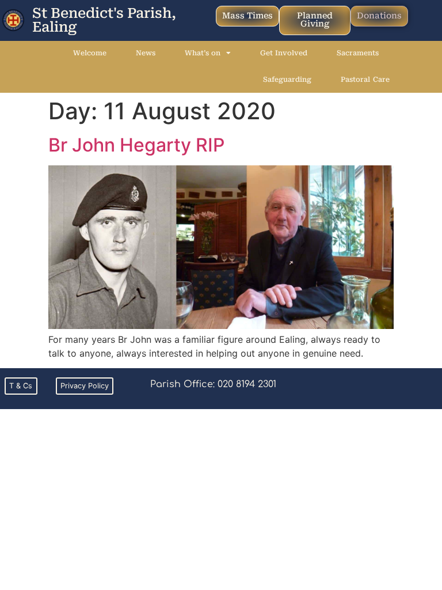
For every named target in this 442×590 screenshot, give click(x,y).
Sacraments (358, 53)
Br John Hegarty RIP (136, 145)
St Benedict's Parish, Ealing (104, 20)
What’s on (202, 53)
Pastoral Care (365, 79)
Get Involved (283, 53)
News (145, 53)
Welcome (89, 53)
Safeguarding (287, 79)
